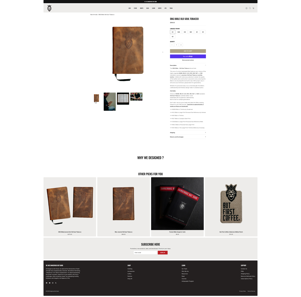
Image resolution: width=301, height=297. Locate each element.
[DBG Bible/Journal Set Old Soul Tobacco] (70, 203)
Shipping (172, 132)
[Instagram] (52, 283)
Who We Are (185, 271)
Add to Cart (188, 51)
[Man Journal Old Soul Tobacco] (123, 203)
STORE (135, 8)
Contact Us (244, 269)
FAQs (242, 271)
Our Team (184, 269)
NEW (130, 8)
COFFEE (159, 8)
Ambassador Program (188, 281)
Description (173, 65)
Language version (175, 28)
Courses (184, 278)
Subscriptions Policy (246, 278)
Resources (185, 273)
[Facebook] (46, 283)
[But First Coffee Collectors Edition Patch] (231, 203)
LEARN (153, 8)
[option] (127, 53)
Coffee (129, 273)
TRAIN (171, 8)
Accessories (131, 271)
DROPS (141, 8)
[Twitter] (55, 283)
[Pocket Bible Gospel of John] (177, 203)
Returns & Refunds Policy (248, 276)
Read (183, 276)
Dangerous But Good (54, 291)
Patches (130, 276)
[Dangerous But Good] (49, 8)
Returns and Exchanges (176, 137)
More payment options (188, 60)
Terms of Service (251, 291)
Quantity (172, 41)
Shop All (130, 278)
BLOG (147, 8)
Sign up (162, 252)
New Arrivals (93, 14)
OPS (166, 8)
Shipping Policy (245, 273)
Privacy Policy (242, 291)
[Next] (163, 52)
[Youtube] (49, 283)
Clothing (130, 269)
